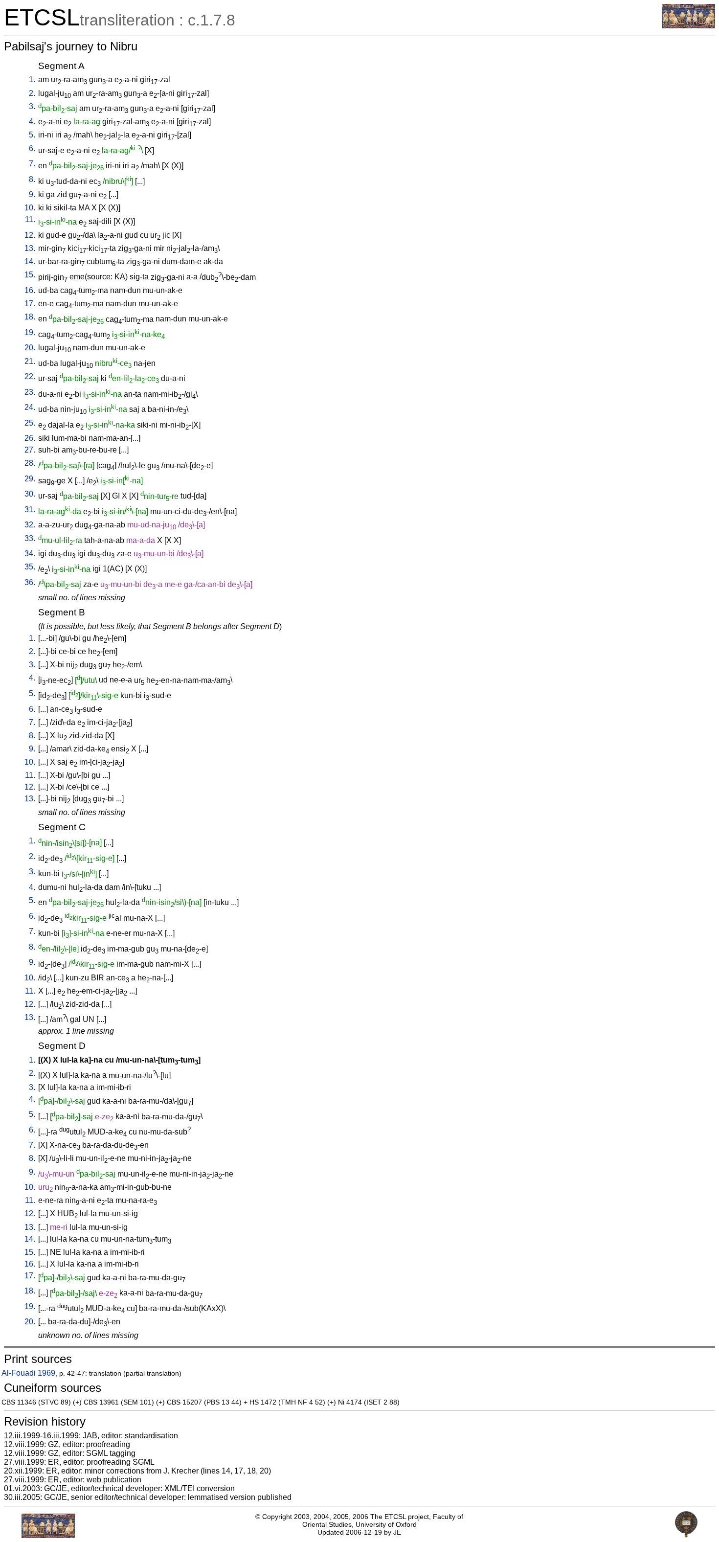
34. (29, 553)
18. (29, 317)
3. (32, 106)
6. (32, 148)
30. (29, 494)
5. (32, 135)
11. (30, 219)
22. (29, 376)
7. (32, 163)
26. (29, 438)
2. (32, 93)
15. (29, 275)
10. (29, 208)
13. (29, 248)
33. (29, 538)
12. (29, 235)
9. (32, 194)
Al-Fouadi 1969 (28, 1373)
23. (29, 392)
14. (29, 261)
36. (29, 582)
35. (29, 567)
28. (29, 463)
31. (29, 509)
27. (29, 450)
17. (29, 303)
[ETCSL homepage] (688, 26)
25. (29, 423)
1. (32, 79)
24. (29, 407)
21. (29, 361)
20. (29, 347)
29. (29, 479)
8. (32, 179)
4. (32, 121)
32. (29, 525)
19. (29, 332)
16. (29, 290)
